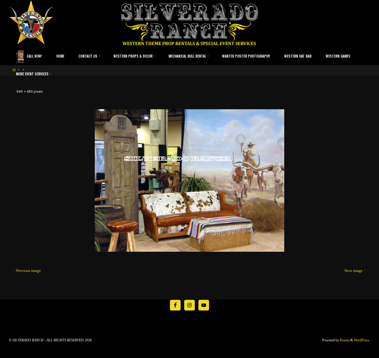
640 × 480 (25, 92)
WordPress (361, 340)
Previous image (28, 270)
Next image (353, 270)
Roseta (344, 340)
